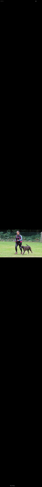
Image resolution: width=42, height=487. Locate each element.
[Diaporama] (36, 1)
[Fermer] (41, 1)
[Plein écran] (38, 1)
